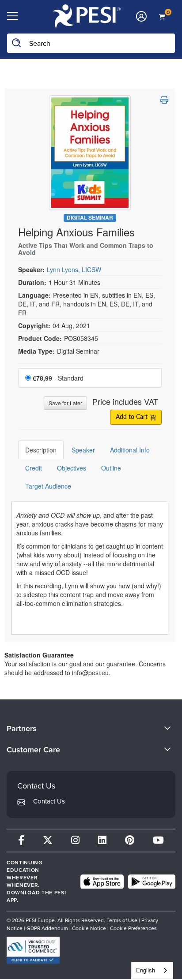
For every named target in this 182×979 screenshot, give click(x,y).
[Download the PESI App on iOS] (102, 881)
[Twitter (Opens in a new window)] (48, 840)
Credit (33, 467)
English (145, 970)
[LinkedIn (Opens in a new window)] (102, 840)
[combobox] (152, 970)
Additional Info (130, 449)
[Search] (17, 43)
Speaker (83, 449)
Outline (111, 467)
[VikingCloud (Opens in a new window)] (33, 950)
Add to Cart (132, 417)
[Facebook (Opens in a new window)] (21, 840)
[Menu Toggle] (12, 16)
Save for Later (65, 403)
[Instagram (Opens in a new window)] (75, 840)
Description (41, 449)
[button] (164, 99)
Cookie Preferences (133, 928)
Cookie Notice (89, 928)
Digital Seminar (90, 217)
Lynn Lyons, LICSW (74, 269)
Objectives (71, 467)
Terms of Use (122, 920)
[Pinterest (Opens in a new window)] (129, 840)
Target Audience (48, 486)
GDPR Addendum (47, 928)
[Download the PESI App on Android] (151, 881)
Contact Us (49, 801)
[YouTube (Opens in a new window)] (158, 840)
